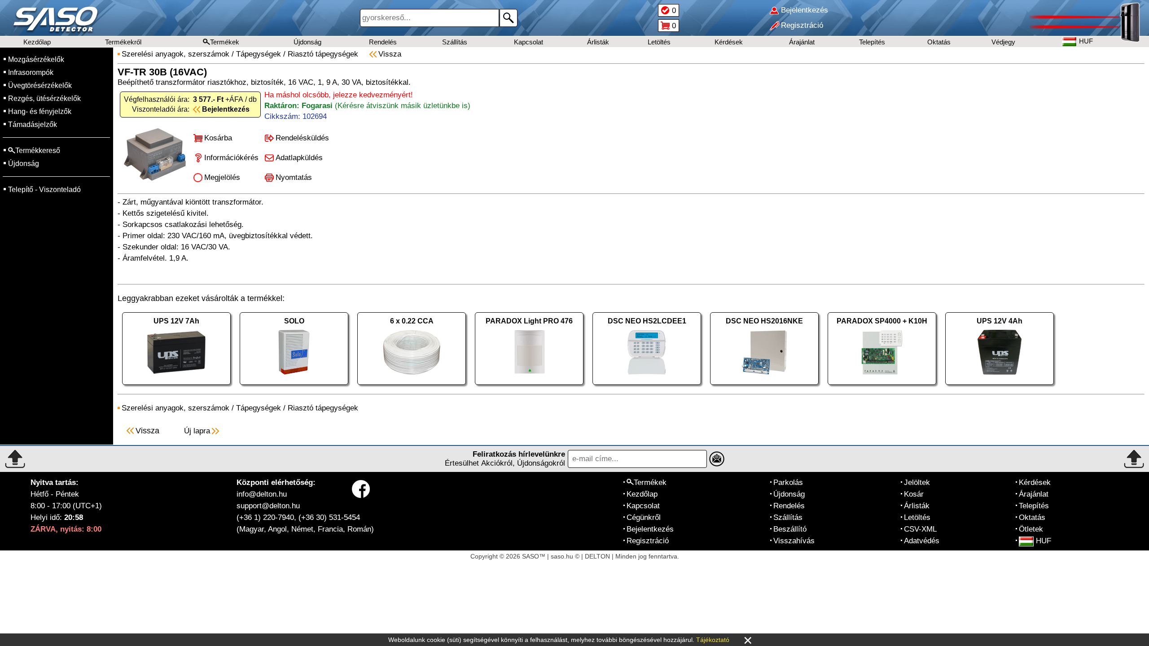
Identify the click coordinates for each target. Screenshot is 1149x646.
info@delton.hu (262, 494)
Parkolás (788, 482)
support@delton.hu (268, 506)
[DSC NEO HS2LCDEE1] (647, 387)
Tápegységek (258, 54)
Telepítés (872, 42)
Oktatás (939, 42)
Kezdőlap (37, 42)
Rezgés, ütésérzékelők (44, 98)
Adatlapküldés (299, 157)
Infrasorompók (30, 72)
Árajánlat (802, 42)
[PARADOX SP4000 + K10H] (882, 387)
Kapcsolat (528, 42)
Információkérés (231, 157)
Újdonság (307, 42)
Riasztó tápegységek (323, 54)
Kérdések (729, 42)
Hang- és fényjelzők (39, 111)
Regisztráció (648, 541)
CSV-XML (920, 529)
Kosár (914, 494)
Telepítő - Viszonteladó (44, 189)
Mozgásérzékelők (36, 59)
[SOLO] (294, 387)
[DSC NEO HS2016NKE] (764, 387)
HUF (1043, 541)
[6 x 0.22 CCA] (411, 387)
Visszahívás (794, 541)
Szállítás (454, 42)
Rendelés (383, 42)
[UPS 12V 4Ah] (999, 387)
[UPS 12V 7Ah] (176, 387)
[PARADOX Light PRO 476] (529, 387)
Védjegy (1003, 42)
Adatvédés (921, 541)
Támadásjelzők (32, 124)
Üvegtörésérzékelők (40, 85)
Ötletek (1031, 529)
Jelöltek (917, 482)
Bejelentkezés (650, 529)
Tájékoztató (712, 639)
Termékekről (123, 42)
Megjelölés (222, 177)
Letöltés (659, 42)
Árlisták (598, 42)
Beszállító (790, 529)
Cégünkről (644, 517)
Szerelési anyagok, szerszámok (175, 54)
